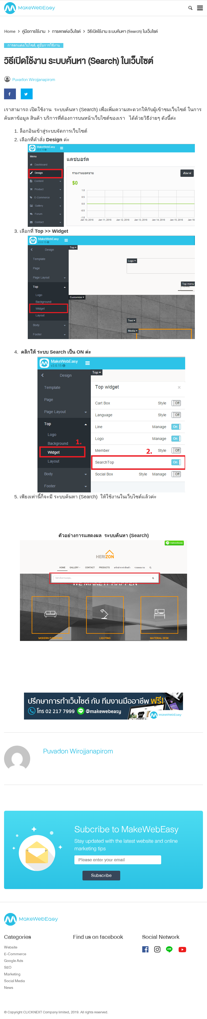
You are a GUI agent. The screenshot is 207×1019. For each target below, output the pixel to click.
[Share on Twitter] (27, 94)
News (8, 987)
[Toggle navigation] (200, 8)
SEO (7, 967)
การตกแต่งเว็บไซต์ (21, 45)
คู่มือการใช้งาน (48, 45)
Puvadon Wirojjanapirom (33, 79)
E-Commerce (15, 954)
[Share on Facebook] (10, 94)
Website (10, 947)
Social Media (14, 981)
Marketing (12, 974)
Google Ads (13, 960)
